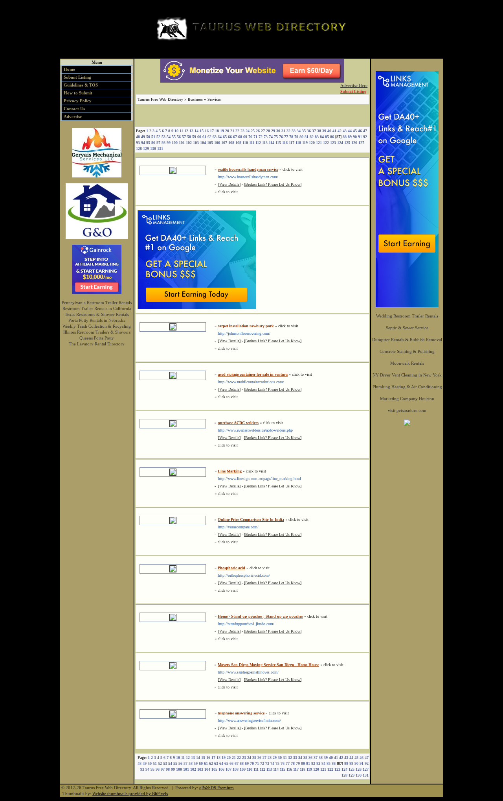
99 (169, 142)
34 (299, 131)
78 (291, 137)
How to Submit (78, 92)
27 (263, 131)
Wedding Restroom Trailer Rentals (407, 316)
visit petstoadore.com (407, 410)
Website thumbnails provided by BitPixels (130, 793)
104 (203, 142)
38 (319, 131)
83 (317, 137)
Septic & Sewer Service (407, 327)
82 (312, 137)
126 (354, 142)
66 (230, 137)
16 (207, 131)
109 (238, 142)
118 (298, 142)
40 (329, 131)
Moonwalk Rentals (407, 363)
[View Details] (229, 184)
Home (69, 69)
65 (225, 137)
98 (163, 142)
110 (245, 142)
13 (191, 131)
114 (271, 142)
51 (153, 137)
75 (276, 137)
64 (220, 137)
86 (332, 137)
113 (265, 142)
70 (250, 137)
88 (345, 137)
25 (253, 131)
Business (195, 99)
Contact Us (74, 108)
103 (196, 142)
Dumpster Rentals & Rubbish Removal (407, 339)
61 (204, 137)
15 (202, 131)
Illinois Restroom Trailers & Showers (96, 332)
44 (350, 131)
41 (334, 131)
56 (179, 137)
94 (143, 142)
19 (222, 131)
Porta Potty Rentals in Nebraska (96, 320)
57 (184, 137)
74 (271, 137)
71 (255, 137)
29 (273, 131)
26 (258, 131)
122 (326, 142)
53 (163, 137)
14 (196, 131)
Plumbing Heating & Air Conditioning (407, 386)
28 (268, 131)
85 (327, 137)
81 (306, 137)
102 (189, 142)
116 (285, 142)
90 (355, 137)
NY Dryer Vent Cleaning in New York (407, 375)
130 (153, 148)
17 (212, 131)
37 (314, 131)
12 (186, 131)
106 (217, 142)
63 (215, 137)
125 (347, 142)
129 (146, 148)
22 (237, 131)
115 (278, 142)
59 (194, 137)
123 (333, 142)
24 (248, 131)
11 (181, 131)
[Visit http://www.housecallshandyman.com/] (172, 172)
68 (240, 137)
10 (176, 131)
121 (319, 142)
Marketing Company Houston (407, 398)
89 (350, 137)
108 (231, 142)
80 (301, 137)
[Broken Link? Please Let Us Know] (272, 184)
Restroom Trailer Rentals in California (96, 308)
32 (288, 131)
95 (148, 142)
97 (158, 142)
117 (291, 142)
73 (266, 137)
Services (214, 99)
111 (251, 142)
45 (355, 131)
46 (360, 131)
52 (158, 137)
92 (365, 137)
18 (217, 131)
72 (261, 137)
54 (169, 137)
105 (210, 142)
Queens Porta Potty (96, 338)
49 (143, 137)
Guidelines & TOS (81, 85)
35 (304, 131)
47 (365, 131)
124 (340, 142)
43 (345, 131)
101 (182, 142)
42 (339, 131)
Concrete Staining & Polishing (407, 351)
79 (296, 137)
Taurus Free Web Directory (160, 99)
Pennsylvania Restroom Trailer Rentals (97, 302)
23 (242, 131)
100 (175, 142)
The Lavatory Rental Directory (97, 343)
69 (245, 137)
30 (278, 131)
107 (224, 142)
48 (138, 137)
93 (138, 142)
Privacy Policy (78, 100)
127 (361, 142)
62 (209, 137)
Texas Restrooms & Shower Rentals (97, 314)
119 (305, 142)
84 (322, 137)
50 (148, 137)
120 (312, 142)
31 (283, 131)
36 (309, 131)
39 (324, 131)
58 (189, 137)
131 (160, 148)
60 (199, 137)
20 (227, 131)
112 (258, 142)
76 (281, 137)
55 (174, 137)
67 (235, 137)
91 (360, 137)
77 (286, 137)
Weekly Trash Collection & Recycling (96, 326)
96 (153, 142)
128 (139, 148)
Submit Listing (77, 77)
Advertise (73, 116)
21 (232, 131)
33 (294, 131)
